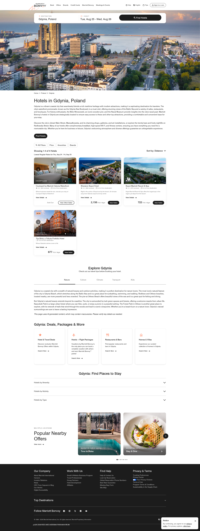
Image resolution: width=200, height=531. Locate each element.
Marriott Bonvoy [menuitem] (88, 5)
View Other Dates (66, 203)
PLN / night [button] (101, 203)
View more (37, 444)
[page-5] (123, 459)
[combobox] (58, 18)
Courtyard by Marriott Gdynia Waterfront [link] (52, 186)
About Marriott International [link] (44, 475)
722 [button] (140, 202)
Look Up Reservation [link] (107, 478)
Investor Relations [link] (40, 480)
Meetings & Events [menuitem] (103, 5)
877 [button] (50, 251)
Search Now (42, 351)
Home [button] (36, 93)
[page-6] (125, 459)
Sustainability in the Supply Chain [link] (145, 487)
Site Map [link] (103, 487)
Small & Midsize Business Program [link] (80, 475)
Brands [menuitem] (65, 5)
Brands (73, 145)
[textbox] (58, 19)
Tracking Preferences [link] (141, 475)
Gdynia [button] (51, 93)
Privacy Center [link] (138, 477)
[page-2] (118, 459)
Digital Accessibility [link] (41, 490)
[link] (128, 5)
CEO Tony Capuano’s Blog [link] (44, 485)
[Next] (72, 169)
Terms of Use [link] (138, 482)
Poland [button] (43, 93)
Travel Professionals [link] (74, 478)
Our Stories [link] (38, 487)
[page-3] (120, 459)
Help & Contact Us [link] (107, 475)
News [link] (36, 483)
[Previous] (38, 169)
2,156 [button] (94, 202)
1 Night (86, 16)
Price (52, 145)
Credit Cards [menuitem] (75, 5)
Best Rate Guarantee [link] (107, 483)
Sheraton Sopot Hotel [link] (90, 186)
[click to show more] (165, 436)
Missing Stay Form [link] (107, 485)
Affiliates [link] (70, 485)
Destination (46, 16)
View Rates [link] (113, 203)
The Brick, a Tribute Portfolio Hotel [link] (50, 238)
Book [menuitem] (52, 5)
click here (186, 526)
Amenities (62, 145)
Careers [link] (37, 478)
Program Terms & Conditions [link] (143, 484)
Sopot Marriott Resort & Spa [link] (137, 186)
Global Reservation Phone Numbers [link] (113, 480)
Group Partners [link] (72, 480)
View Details (40, 197)
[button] (160, 150)
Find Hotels (141, 18)
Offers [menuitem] (58, 5)
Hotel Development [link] (74, 483)
